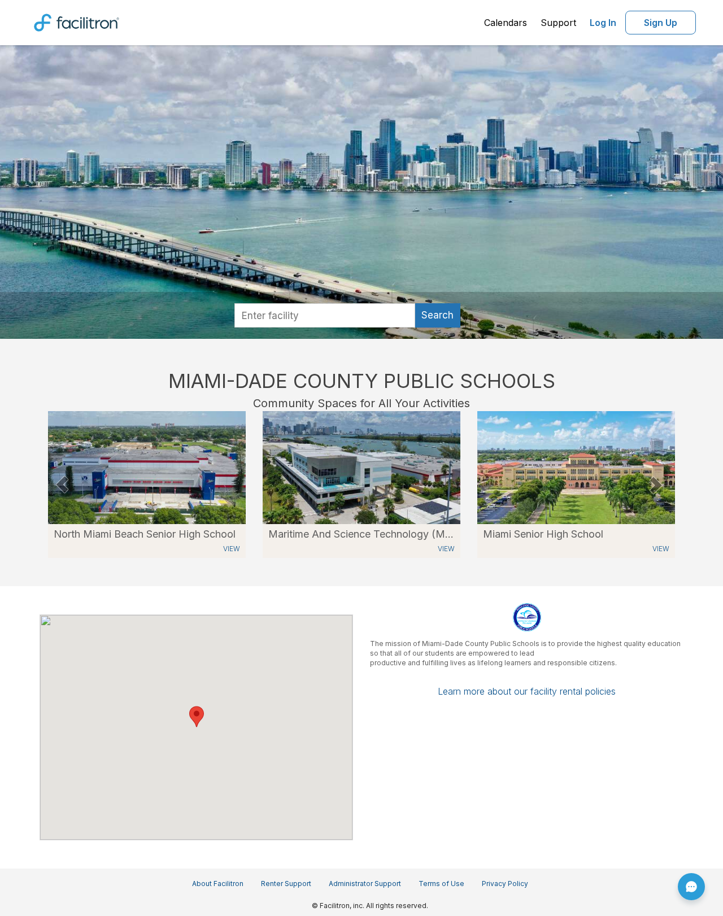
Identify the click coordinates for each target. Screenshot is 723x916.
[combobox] (324, 315)
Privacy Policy (505, 883)
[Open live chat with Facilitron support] (691, 886)
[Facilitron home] (76, 21)
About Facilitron (217, 883)
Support (558, 22)
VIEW (231, 548)
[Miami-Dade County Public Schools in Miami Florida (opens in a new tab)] (147, 467)
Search (437, 315)
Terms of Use (441, 883)
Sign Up (660, 22)
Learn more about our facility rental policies (527, 691)
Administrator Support (365, 883)
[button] (62, 484)
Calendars (505, 22)
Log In (603, 22)
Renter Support (286, 883)
